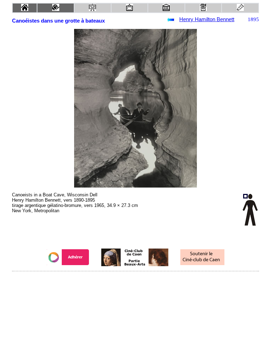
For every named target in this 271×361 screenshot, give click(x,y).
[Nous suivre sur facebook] (122, 281)
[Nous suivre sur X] (135, 281)
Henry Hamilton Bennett (206, 19)
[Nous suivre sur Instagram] (149, 281)
